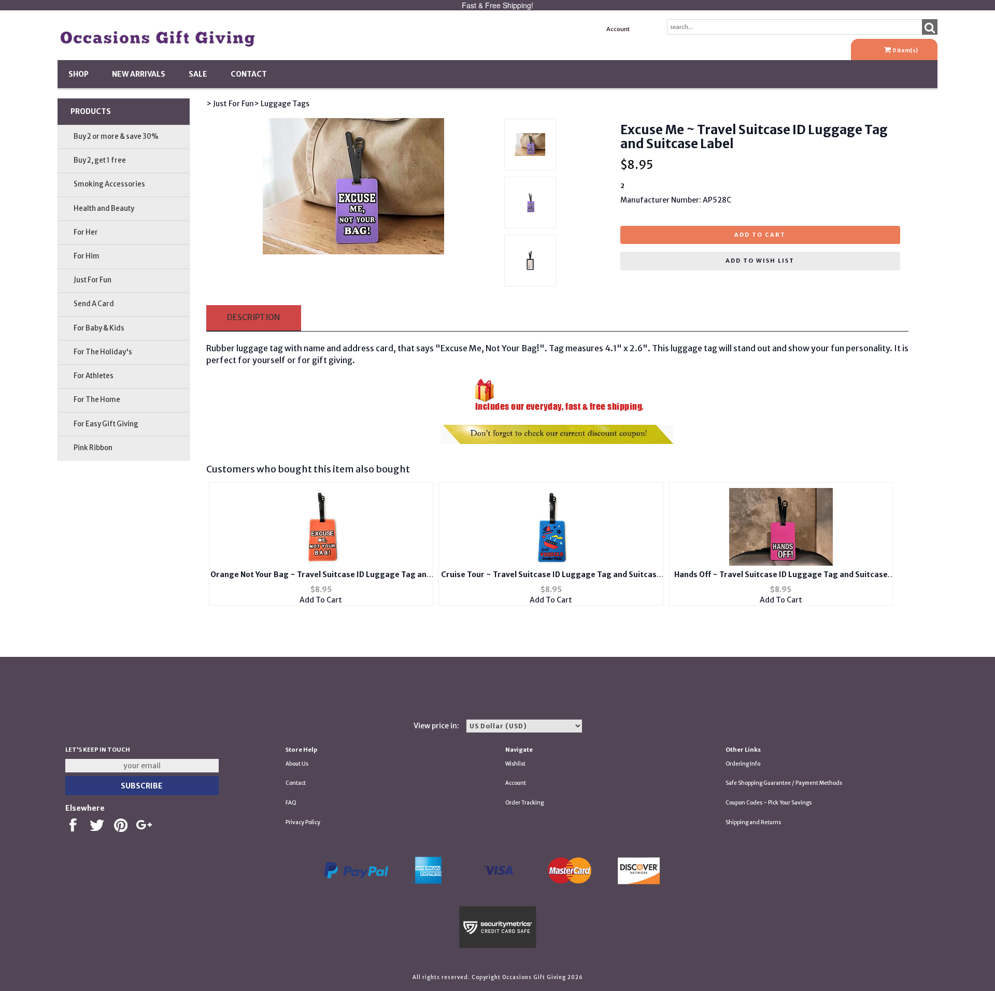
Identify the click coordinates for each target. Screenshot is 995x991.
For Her (86, 232)
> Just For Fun (230, 103)
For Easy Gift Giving (106, 424)
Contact (249, 74)
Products (90, 111)
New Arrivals (138, 74)
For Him (87, 256)
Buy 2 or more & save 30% (116, 136)
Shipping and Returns (753, 822)
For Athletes (93, 375)
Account (618, 29)
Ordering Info (743, 763)
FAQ (291, 802)
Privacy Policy (303, 822)
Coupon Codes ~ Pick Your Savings (769, 802)
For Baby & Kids (99, 328)
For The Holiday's (103, 352)
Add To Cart (321, 600)
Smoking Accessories (109, 184)
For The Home (97, 399)
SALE (198, 74)
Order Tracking (524, 802)
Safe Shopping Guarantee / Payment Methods (784, 783)
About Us (297, 763)
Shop (78, 74)
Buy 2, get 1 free (100, 160)
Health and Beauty (104, 208)
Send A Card (94, 303)
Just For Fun (92, 280)
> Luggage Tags (281, 103)
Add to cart (760, 234)
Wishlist (515, 763)
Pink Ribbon (93, 447)
